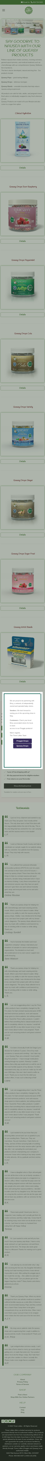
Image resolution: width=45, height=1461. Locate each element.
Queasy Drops (22, 746)
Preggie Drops (22, 741)
